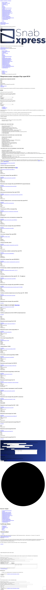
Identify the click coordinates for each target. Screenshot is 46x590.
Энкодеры (3, 73)
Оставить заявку (2, 24)
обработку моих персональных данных (13, 588)
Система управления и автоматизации (8, 17)
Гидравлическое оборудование (7, 56)
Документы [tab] (4, 108)
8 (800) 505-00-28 (3, 22)
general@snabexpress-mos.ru (4, 23)
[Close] (0, 554)
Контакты (3, 7)
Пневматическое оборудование (7, 11)
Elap (17, 167)
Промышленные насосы (6, 14)
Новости (3, 6)
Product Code (2, 585)
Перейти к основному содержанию (5, 0)
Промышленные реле (5, 15)
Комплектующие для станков (6, 9)
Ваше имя (1, 443)
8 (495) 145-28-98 (8, 536)
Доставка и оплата (5, 527)
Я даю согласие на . (10, 588)
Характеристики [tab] (4, 107)
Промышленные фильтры (6, 16)
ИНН (1, 446)
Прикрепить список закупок (4, 448)
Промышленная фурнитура (6, 60)
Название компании (3, 447)
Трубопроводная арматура (6, 18)
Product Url (2, 586)
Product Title (2, 587)
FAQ (3, 5)
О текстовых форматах (3, 454)
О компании (4, 52)
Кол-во (1, 97)
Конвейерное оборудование (6, 10)
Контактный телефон (3, 444)
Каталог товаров (4, 2)
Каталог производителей (6, 51)
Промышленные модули (6, 13)
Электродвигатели (5, 19)
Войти (3, 533)
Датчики (3, 8)
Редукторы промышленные (6, 65)
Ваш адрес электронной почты (5, 445)
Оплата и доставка (5, 4)
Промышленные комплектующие (7, 61)
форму (39, 160)
